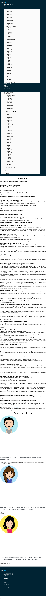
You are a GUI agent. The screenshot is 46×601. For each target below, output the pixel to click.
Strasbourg (10, 76)
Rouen (9, 73)
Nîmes (9, 57)
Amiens (9, 29)
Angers (9, 30)
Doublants (10, 14)
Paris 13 (10, 67)
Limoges (10, 45)
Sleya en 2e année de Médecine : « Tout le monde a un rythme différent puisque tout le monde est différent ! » (22, 508)
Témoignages (7, 5)
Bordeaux (10, 35)
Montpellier (10, 51)
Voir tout (10, 11)
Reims (9, 70)
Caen (9, 38)
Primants (10, 13)
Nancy (9, 52)
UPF (9, 166)
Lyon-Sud (10, 46)
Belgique (10, 32)
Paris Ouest (10, 58)
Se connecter (7, 88)
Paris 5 (9, 60)
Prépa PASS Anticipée (8, 92)
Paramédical (10, 23)
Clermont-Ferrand (11, 39)
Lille (9, 44)
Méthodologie (7, 169)
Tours (9, 79)
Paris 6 (9, 61)
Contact (6, 172)
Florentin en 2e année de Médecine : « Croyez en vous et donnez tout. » (20, 459)
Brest (9, 36)
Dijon (9, 41)
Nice (9, 55)
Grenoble (10, 42)
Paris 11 (10, 64)
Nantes (9, 54)
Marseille (10, 49)
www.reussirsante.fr (15, 407)
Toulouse (10, 77)
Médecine (10, 21)
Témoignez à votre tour (10, 167)
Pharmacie (10, 24)
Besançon (10, 33)
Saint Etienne (11, 75)
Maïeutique (10, 20)
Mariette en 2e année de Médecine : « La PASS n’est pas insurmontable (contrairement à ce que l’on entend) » (20, 558)
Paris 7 (9, 63)
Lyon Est (10, 48)
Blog (5, 170)
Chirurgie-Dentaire (12, 19)
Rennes (9, 72)
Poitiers (10, 69)
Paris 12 (10, 66)
